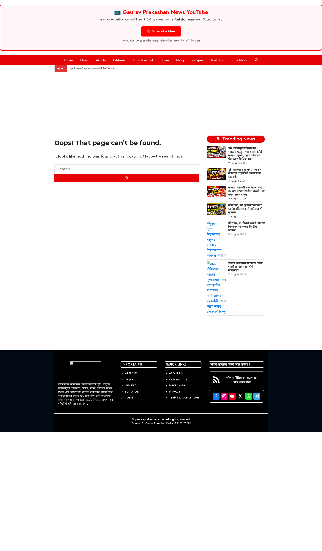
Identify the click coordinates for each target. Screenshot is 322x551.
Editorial (119, 60)
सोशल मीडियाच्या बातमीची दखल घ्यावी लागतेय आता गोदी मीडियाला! (245, 266)
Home (68, 60)
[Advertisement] (161, 100)
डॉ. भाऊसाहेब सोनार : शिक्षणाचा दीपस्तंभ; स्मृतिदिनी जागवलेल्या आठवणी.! (245, 173)
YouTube (217, 60)
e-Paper (197, 60)
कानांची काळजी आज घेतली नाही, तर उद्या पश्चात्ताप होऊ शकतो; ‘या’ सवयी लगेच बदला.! (246, 191)
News (84, 60)
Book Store (239, 60)
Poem (165, 60)
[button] (256, 60)
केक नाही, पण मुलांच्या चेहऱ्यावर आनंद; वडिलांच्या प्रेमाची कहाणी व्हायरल (245, 208)
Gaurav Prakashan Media (159, 423)
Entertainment (143, 60)
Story (180, 60)
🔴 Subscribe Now (161, 31)
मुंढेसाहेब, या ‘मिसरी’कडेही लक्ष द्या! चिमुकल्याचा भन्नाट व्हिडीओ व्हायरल (246, 226)
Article (101, 60)
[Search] (126, 178)
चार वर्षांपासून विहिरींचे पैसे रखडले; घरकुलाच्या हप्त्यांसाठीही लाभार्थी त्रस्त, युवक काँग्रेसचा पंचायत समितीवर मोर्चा (245, 153)
